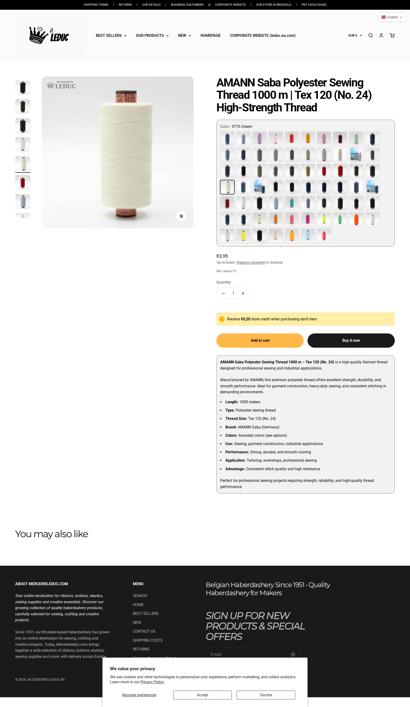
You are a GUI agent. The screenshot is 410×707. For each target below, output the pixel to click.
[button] (392, 17)
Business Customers (187, 4)
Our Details (151, 4)
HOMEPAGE (210, 35)
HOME (138, 605)
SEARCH (140, 595)
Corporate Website (230, 4)
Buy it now (351, 340)
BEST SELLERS (109, 35)
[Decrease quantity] (223, 293)
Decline (266, 695)
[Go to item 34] (22, 126)
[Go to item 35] (22, 145)
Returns (125, 4)
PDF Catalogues (314, 4)
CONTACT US (144, 631)
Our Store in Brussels (273, 4)
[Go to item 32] (22, 88)
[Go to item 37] (22, 183)
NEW (182, 35)
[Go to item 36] (22, 164)
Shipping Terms (96, 4)
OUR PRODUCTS (150, 35)
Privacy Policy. (152, 682)
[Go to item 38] (22, 202)
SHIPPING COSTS (148, 640)
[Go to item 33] (22, 107)
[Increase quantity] (243, 293)
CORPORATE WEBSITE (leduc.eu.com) (263, 35)
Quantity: (224, 282)
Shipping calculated (250, 262)
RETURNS (141, 649)
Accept (202, 695)
